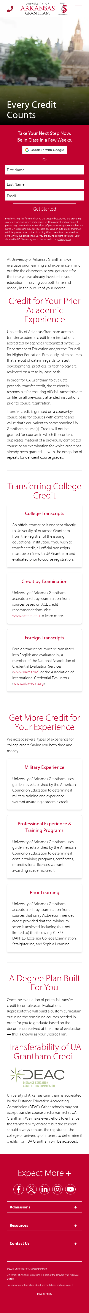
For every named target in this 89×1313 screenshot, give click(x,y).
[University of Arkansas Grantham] (44, 9)
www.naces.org (25, 671)
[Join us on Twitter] (31, 1189)
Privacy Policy (44, 1293)
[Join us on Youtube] (70, 1189)
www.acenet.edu (26, 615)
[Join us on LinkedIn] (44, 1189)
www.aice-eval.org (28, 683)
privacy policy (64, 239)
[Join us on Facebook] (18, 1189)
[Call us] (10, 9)
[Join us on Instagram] (57, 1189)
